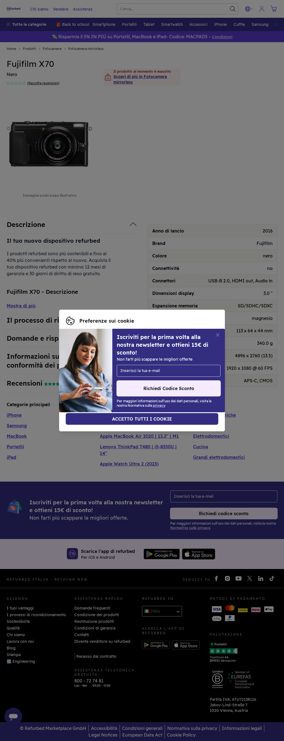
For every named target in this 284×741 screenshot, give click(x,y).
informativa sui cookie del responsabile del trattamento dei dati (127, 379)
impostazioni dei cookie (89, 367)
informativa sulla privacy (90, 373)
